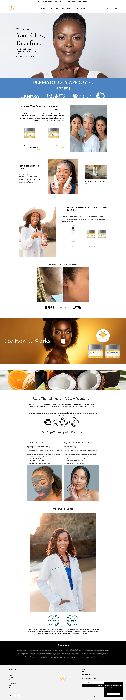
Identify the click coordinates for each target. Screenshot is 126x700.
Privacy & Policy (113, 690)
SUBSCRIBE (99, 685)
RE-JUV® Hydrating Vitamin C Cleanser (71, 247)
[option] (63, 45)
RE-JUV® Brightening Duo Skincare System (96, 247)
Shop (51, 8)
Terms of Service (13, 690)
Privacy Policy (12, 687)
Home (10, 675)
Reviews (76, 8)
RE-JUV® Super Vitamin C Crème (56, 145)
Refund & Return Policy (14, 685)
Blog (63, 8)
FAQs (57, 8)
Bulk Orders (44, 8)
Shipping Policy (12, 683)
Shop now (89, 147)
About (68, 8)
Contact (83, 8)
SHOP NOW (21, 62)
